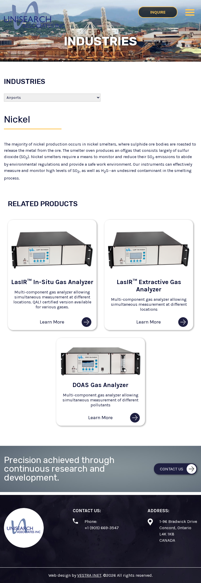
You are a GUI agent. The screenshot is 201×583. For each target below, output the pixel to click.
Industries (24, 81)
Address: (158, 510)
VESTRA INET (89, 575)
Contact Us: (87, 510)
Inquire (158, 12)
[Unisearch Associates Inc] (34, 28)
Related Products (43, 204)
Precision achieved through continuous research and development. (59, 469)
